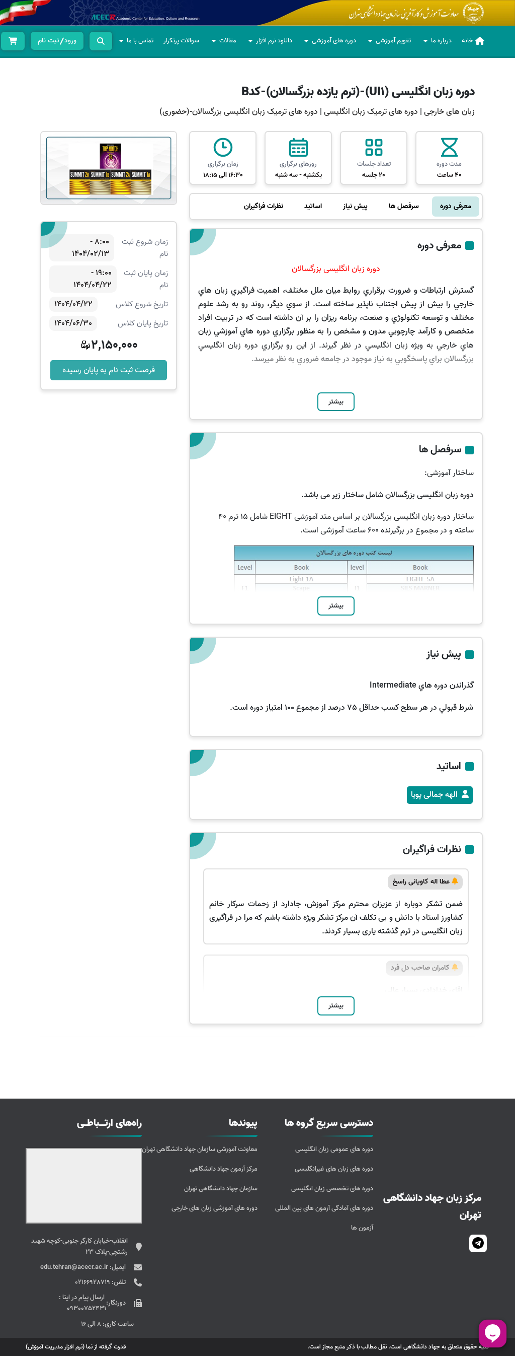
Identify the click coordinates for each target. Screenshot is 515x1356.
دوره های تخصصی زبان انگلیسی (332, 1188)
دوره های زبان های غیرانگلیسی (334, 1169)
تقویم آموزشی (393, 40)
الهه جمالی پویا (434, 794)
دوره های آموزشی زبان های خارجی (214, 1208)
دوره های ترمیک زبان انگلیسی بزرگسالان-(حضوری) (238, 111)
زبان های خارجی (449, 111)
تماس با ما (140, 40)
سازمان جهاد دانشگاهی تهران (221, 1188)
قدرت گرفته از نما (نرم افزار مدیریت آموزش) (76, 1346)
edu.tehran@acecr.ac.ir (75, 1267)
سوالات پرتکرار (181, 40)
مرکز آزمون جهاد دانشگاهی (224, 1169)
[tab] (455, 206)
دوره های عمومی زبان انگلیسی (334, 1149)
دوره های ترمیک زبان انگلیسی (370, 111)
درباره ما (441, 40)
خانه (467, 40)
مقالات (227, 40)
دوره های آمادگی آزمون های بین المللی (324, 1208)
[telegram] (478, 1243)
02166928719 (93, 1282)
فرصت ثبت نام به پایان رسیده (108, 370)
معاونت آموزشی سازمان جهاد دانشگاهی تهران (200, 1149)
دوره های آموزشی (334, 40)
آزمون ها (362, 1228)
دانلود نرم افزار (274, 40)
